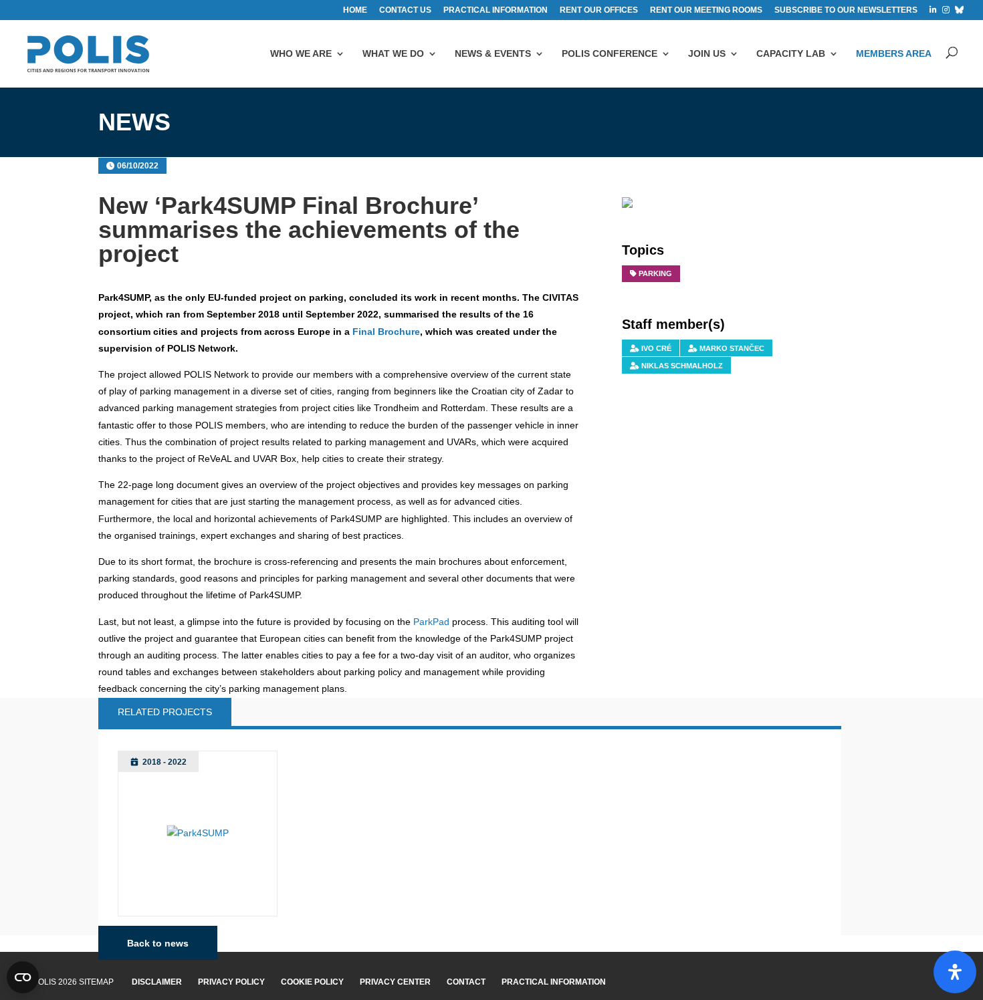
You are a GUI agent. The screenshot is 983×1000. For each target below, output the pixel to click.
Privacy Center (395, 982)
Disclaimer (157, 982)
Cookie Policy (312, 982)
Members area (894, 53)
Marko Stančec (731, 348)
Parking (655, 273)
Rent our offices (599, 10)
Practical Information (554, 982)
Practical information (495, 10)
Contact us (405, 10)
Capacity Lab (790, 53)
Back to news (158, 943)
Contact (466, 982)
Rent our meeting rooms (706, 10)
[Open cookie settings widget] (23, 977)
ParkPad (431, 621)
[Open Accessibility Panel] (955, 972)
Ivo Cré (656, 348)
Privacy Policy (231, 982)
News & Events (493, 53)
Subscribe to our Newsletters (845, 10)
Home (355, 10)
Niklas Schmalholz (682, 366)
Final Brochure (386, 331)
